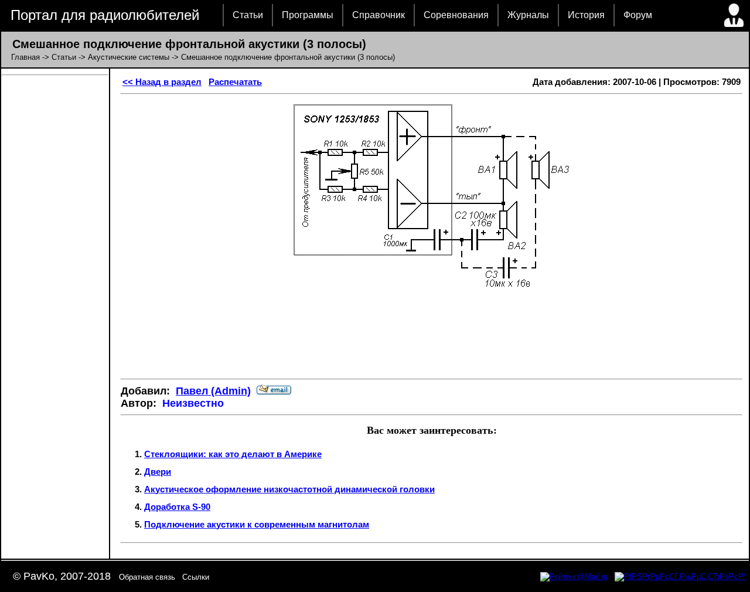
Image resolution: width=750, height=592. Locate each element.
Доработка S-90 (177, 507)
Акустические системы (128, 57)
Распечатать (235, 82)
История (586, 15)
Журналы (528, 15)
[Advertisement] (432, 335)
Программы (307, 15)
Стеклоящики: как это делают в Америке (233, 454)
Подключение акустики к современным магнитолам (256, 524)
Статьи (248, 15)
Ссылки (195, 577)
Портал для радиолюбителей (105, 15)
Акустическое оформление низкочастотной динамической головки (289, 489)
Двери (157, 472)
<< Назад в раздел (162, 82)
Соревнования (456, 15)
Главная (25, 57)
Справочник (378, 15)
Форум (637, 15)
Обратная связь (147, 577)
